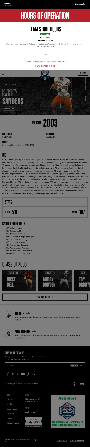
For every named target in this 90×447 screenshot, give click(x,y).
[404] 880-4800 (48, 66)
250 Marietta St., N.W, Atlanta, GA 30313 (49, 62)
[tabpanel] (45, 37)
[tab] (44, 54)
